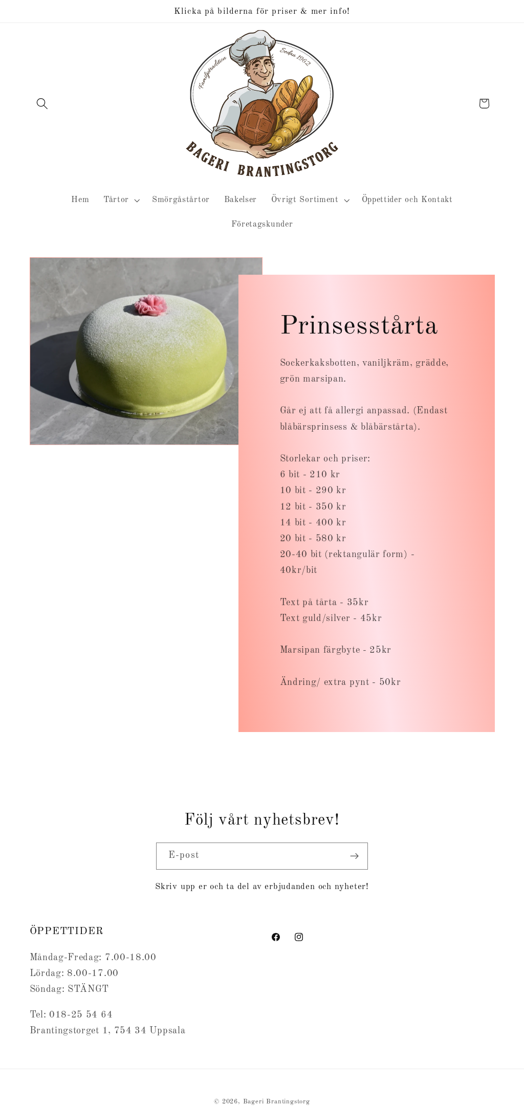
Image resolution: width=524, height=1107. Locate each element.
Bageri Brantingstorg (276, 1101)
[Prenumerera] (354, 856)
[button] (43, 104)
